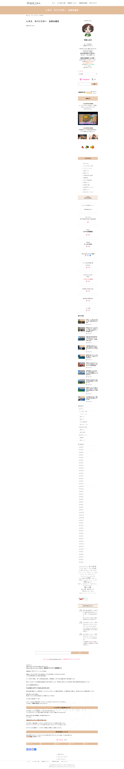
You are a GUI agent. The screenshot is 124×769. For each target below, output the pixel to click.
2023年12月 (81, 512)
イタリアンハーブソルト (82, 572)
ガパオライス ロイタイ (84, 574)
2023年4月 (81, 533)
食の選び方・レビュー (89, 187)
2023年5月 (81, 530)
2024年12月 (81, 486)
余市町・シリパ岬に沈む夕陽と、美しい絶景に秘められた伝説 (92, 321)
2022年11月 (81, 546)
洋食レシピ (89, 582)
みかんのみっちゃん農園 (88, 253)
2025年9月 (81, 473)
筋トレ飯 (87, 587)
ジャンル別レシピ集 (88, 165)
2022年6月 (81, 559)
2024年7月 (81, 494)
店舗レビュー (87, 182)
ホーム (28, 761)
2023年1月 (81, 541)
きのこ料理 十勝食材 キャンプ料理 (85, 568)
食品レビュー (87, 189)
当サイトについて (62, 759)
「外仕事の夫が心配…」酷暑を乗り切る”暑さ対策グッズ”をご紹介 (92, 398)
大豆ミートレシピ (83, 580)
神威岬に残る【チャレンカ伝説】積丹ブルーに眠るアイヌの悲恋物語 (92, 356)
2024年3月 (81, 504)
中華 (86, 578)
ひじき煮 (81, 570)
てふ (89, 265)
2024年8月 (81, 491)
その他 (94, 568)
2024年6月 (81, 496)
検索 (94, 84)
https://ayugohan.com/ (55, 659)
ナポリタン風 (82, 576)
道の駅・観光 (87, 184)
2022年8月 (81, 554)
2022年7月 (81, 556)
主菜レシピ (86, 170)
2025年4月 (81, 481)
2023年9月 (81, 520)
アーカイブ (80, 71)
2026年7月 (81, 449)
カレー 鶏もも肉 (94, 572)
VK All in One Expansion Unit (70, 766)
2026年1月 (81, 465)
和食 (89, 578)
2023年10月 (81, 517)
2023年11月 (81, 515)
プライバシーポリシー (63, 756)
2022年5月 (81, 562)
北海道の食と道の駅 (88, 175)
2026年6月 (81, 452)
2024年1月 (81, 509)
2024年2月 (81, 507)
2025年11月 (81, 468)
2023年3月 (81, 535)
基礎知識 (86, 177)
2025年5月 (81, 478)
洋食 (85, 582)
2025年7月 (81, 475)
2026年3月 (81, 460)
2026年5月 (81, 454)
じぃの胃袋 (87, 308)
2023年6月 (81, 528)
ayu (93, 626)
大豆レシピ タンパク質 (93, 580)
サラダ (89, 574)
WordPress (55, 766)
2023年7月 (81, 525)
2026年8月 (81, 447)
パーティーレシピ (88, 168)
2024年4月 (81, 502)
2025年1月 (81, 483)
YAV (88, 276)
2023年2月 (81, 538)
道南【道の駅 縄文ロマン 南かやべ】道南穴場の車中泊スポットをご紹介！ (90, 612)
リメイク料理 (81, 578)
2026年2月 (81, 462)
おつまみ (92, 566)
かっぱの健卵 (88, 244)
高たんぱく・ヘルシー (89, 192)
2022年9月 (81, 551)
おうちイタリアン (83, 566)
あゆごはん (86, 163)
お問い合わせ (61, 754)
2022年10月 (81, 549)
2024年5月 (81, 499)
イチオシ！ (88, 572)
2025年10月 (81, 470)
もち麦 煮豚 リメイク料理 (87, 570)
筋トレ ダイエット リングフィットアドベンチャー (87, 584)
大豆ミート (94, 578)
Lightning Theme (62, 766)
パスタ (93, 576)
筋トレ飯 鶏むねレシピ (87, 589)
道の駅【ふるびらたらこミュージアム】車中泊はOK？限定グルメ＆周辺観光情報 (92, 364)
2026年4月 (81, 457)
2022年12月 (81, 543)
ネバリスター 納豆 (88, 576)
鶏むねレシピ (86, 591)
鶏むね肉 (92, 591)
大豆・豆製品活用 (88, 180)
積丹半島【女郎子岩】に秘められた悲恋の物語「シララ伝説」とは (92, 381)
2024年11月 (81, 488)
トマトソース (94, 574)
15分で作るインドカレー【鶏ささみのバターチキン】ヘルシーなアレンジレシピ (90, 624)
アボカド (95, 570)
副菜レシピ (86, 173)
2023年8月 (81, 522)
